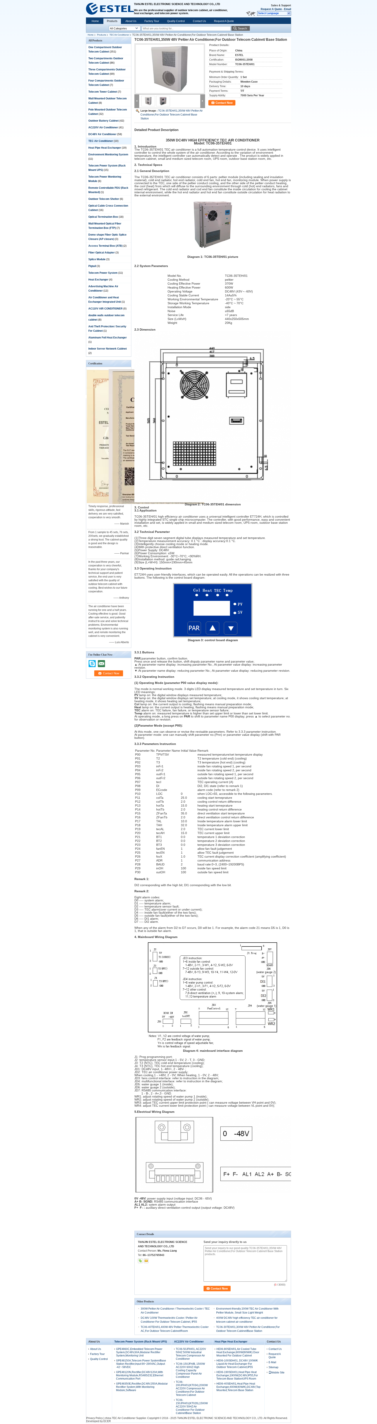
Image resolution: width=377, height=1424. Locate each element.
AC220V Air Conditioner (103, 127)
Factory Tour (151, 21)
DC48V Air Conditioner (102, 134)
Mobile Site (277, 1372)
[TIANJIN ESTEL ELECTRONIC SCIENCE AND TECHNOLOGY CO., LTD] (289, 13)
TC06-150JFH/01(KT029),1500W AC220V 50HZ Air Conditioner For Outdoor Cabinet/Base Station (192, 1407)
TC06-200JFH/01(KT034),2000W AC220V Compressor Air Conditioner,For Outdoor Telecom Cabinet (192, 1388)
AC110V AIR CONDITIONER (105, 308)
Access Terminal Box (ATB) (105, 245)
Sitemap (273, 1367)
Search (242, 28)
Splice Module (97, 259)
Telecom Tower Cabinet (102, 91)
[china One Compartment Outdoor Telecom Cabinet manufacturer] (110, 8)
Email (287, 9)
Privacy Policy (94, 1418)
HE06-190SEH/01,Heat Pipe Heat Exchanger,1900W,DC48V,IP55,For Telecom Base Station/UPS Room (237, 1375)
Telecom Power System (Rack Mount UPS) (140, 1341)
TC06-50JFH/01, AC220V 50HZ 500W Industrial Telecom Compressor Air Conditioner (191, 1354)
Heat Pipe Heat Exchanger (104, 147)
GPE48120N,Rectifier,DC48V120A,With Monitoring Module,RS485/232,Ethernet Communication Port (139, 1375)
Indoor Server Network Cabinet (107, 348)
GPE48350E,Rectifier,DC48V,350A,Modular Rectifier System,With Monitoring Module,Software (142, 1387)
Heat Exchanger (98, 279)
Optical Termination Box (103, 216)
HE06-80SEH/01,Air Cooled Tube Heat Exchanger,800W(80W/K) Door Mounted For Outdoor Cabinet (237, 1352)
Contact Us (199, 21)
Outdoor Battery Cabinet (103, 120)
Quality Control (176, 21)
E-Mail (272, 1362)
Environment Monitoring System (108, 154)
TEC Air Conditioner (119, 35)
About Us (130, 21)
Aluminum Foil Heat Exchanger (107, 337)
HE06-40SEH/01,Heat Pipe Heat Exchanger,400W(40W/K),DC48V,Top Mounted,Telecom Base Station (238, 1387)
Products (112, 21)
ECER (107, 1421)
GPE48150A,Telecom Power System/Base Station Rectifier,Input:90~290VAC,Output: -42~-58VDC (141, 1364)
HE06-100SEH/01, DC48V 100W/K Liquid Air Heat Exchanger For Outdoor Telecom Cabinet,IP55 (237, 1364)
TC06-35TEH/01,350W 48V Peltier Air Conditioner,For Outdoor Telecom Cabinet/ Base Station (172, 114)
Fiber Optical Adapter (101, 252)
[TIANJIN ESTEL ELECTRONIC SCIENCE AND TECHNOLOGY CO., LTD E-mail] (146, 1260)
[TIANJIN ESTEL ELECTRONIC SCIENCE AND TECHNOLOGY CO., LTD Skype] (140, 1260)
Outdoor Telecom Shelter (103, 199)
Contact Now (224, 102)
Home (95, 21)
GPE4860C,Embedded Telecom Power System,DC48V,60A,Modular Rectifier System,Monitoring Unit (139, 1352)
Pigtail (92, 266)
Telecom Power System (103, 272)
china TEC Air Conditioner (120, 1418)
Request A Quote (271, 9)
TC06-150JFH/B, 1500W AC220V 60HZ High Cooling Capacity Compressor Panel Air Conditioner (190, 1370)
